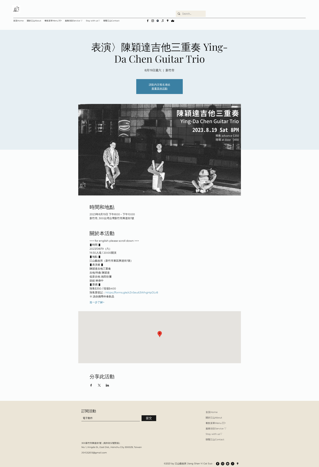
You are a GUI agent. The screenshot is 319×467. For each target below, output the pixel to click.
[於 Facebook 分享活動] (91, 385)
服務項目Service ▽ (216, 428)
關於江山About (214, 417)
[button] (93, 20)
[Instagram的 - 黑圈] (222, 463)
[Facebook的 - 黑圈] (217, 463)
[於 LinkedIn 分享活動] (107, 385)
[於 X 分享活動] (99, 385)
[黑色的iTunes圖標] (162, 20)
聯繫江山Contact (215, 439)
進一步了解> (97, 302)
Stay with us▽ (214, 434)
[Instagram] (152, 20)
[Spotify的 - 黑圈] (227, 463)
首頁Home (211, 412)
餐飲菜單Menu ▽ (216, 423)
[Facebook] (147, 20)
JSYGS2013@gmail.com (94, 452)
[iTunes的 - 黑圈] (232, 463)
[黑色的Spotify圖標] (157, 20)
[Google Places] (167, 20)
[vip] (172, 20)
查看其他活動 (159, 88)
